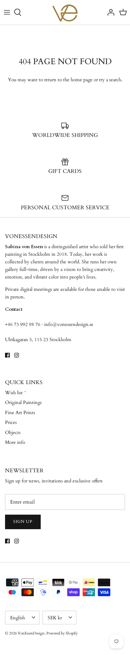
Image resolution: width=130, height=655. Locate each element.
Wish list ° (16, 392)
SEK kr (55, 618)
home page (81, 80)
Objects (13, 432)
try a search (110, 80)
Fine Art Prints (20, 412)
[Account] (109, 12)
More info (15, 442)
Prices (11, 422)
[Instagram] (16, 355)
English (17, 618)
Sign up (22, 521)
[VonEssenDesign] (65, 12)
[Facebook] (7, 355)
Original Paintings (23, 402)
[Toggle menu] (7, 12)
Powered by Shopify (62, 633)
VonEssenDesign (31, 633)
